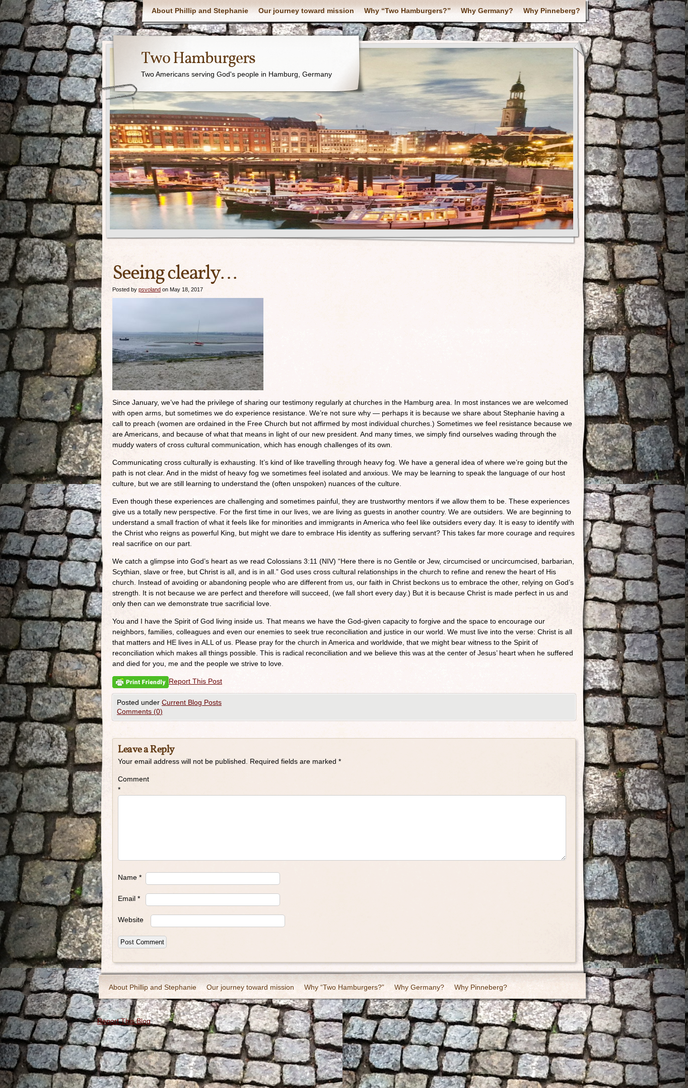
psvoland (150, 289)
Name (130, 877)
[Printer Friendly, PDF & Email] (140, 682)
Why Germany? (487, 11)
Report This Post (195, 681)
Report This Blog (124, 1021)
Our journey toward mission (306, 11)
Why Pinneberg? (551, 11)
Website (131, 920)
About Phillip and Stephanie (200, 11)
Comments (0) (140, 711)
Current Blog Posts (192, 702)
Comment (132, 784)
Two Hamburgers (198, 59)
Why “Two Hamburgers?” (407, 11)
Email (129, 898)
